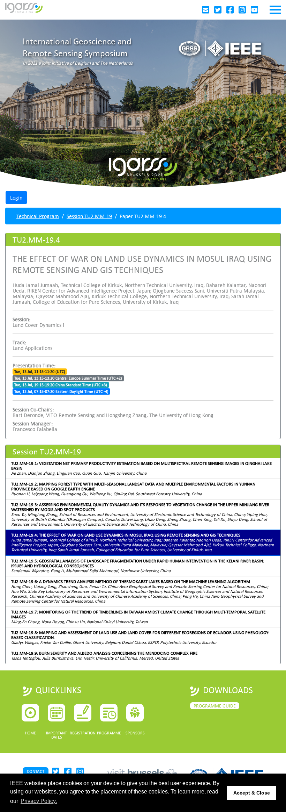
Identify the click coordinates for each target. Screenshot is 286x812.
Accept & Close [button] (251, 793)
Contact (35, 771)
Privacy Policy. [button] (39, 801)
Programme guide (215, 706)
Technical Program (37, 216)
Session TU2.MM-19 (89, 216)
